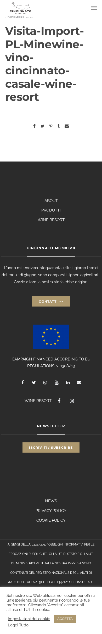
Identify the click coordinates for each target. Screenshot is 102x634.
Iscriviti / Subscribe (51, 447)
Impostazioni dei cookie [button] (29, 618)
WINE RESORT (51, 220)
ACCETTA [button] (65, 619)
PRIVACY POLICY (51, 510)
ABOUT (51, 200)
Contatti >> (51, 301)
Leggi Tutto (18, 625)
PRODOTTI (51, 210)
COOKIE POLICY (51, 520)
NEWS (51, 501)
